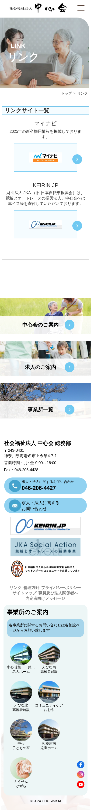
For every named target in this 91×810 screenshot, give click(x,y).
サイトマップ (24, 593)
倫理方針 (31, 587)
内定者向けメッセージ (45, 598)
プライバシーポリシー (61, 587)
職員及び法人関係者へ (58, 593)
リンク (15, 587)
